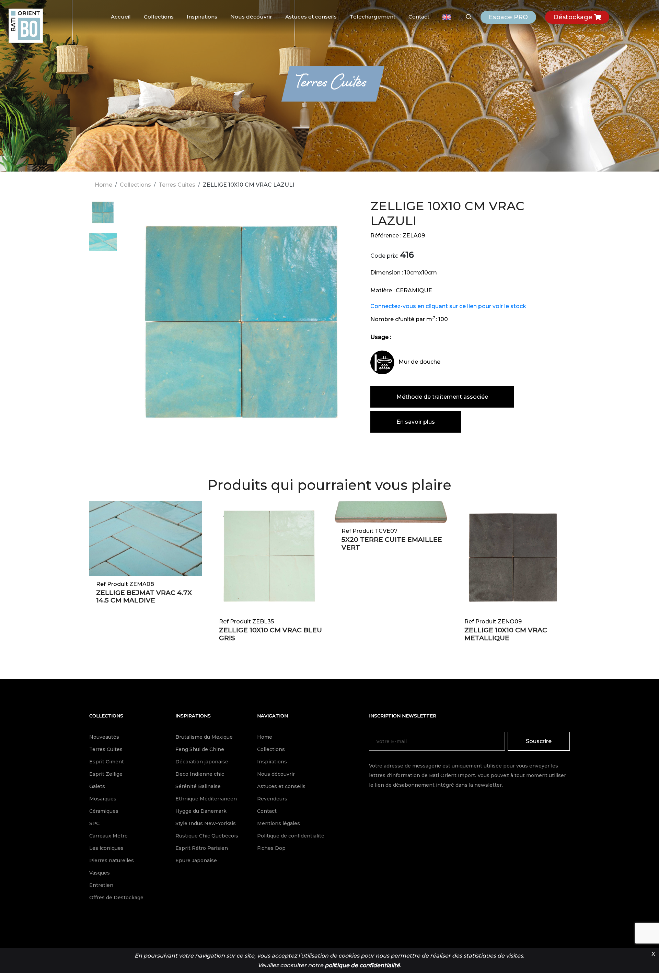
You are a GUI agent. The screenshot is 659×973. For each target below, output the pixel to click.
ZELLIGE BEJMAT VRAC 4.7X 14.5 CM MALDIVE (144, 597)
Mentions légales (278, 823)
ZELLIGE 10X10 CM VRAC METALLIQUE (505, 634)
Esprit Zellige (106, 774)
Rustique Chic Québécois (206, 836)
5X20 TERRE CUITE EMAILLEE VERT (392, 543)
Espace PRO (508, 17)
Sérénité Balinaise (198, 786)
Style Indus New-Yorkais (205, 823)
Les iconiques (106, 848)
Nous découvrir (251, 16)
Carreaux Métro (108, 836)
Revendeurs (272, 799)
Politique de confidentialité (290, 836)
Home (103, 184)
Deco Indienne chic (199, 774)
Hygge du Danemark (201, 811)
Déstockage (573, 17)
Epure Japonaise (196, 860)
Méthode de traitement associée (442, 397)
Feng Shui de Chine (199, 749)
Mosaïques (102, 799)
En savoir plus (415, 422)
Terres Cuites (177, 184)
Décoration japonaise (201, 762)
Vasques (99, 873)
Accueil (121, 16)
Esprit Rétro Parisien (201, 848)
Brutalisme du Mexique (204, 737)
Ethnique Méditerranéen (206, 799)
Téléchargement (372, 16)
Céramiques (103, 811)
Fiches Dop (271, 848)
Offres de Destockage (116, 897)
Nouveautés (104, 737)
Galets (97, 786)
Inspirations (202, 16)
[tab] (103, 216)
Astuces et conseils (311, 16)
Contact (418, 16)
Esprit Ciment (106, 762)
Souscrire (539, 741)
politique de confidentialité (362, 965)
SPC (94, 823)
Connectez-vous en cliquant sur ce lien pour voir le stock (448, 306)
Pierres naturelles (111, 860)
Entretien (101, 885)
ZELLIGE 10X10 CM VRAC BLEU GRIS (270, 634)
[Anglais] (446, 17)
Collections (159, 16)
